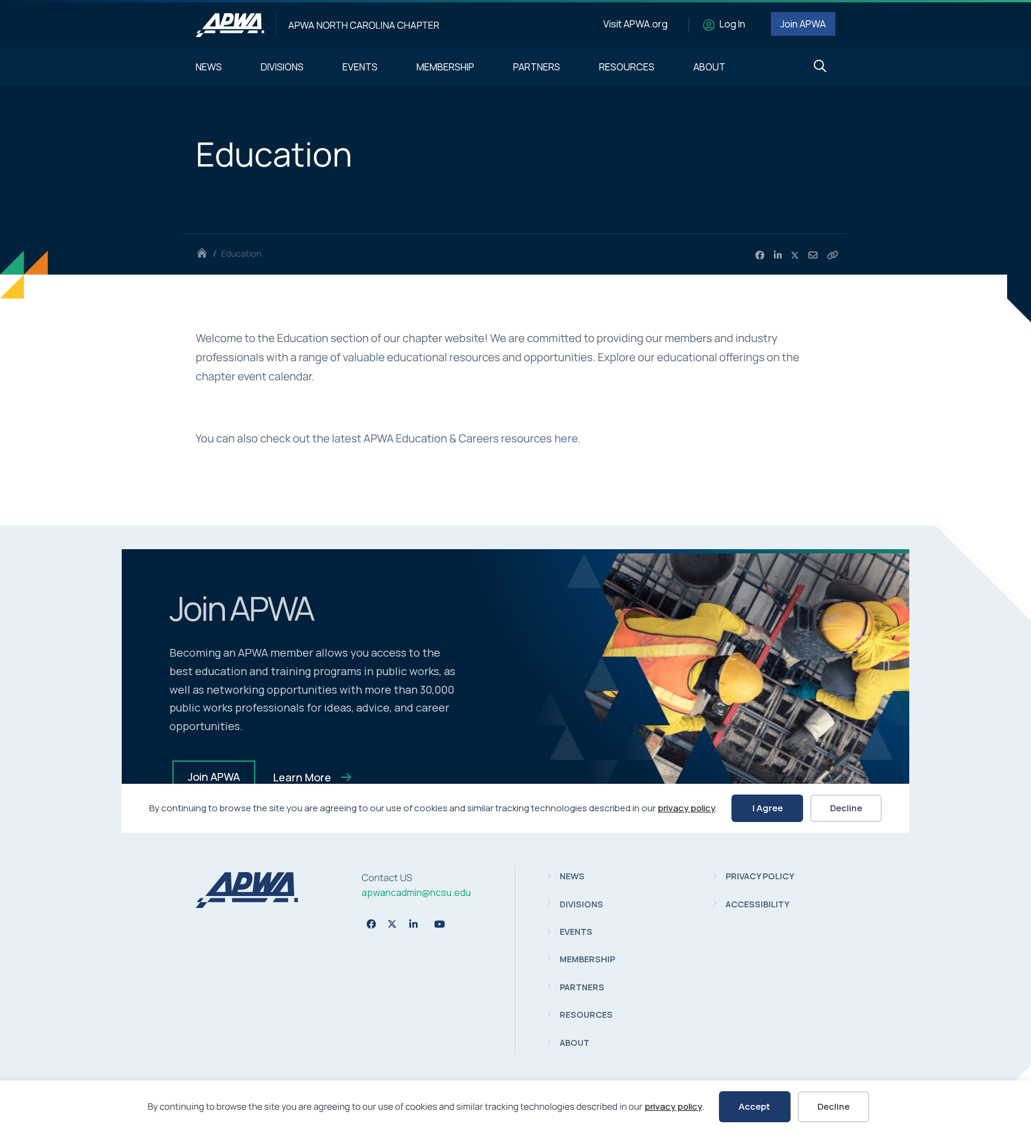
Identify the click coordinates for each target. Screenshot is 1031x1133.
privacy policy (673, 1106)
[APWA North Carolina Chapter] (230, 25)
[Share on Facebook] (759, 255)
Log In (732, 23)
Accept (754, 1106)
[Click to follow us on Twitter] (392, 923)
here (566, 438)
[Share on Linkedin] (778, 255)
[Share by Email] (812, 255)
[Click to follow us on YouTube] (439, 924)
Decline (833, 1106)
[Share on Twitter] (795, 255)
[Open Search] (820, 66)
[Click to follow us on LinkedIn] (413, 924)
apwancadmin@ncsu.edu (416, 892)
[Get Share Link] (832, 255)
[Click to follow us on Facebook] (371, 924)
